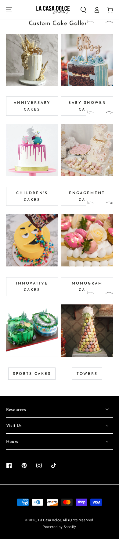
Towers (87, 374)
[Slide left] (93, 22)
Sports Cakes (32, 374)
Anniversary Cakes (32, 106)
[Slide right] (106, 22)
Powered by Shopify (59, 526)
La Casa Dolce (49, 520)
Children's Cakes (32, 196)
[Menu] (9, 10)
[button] (83, 10)
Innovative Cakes (32, 287)
